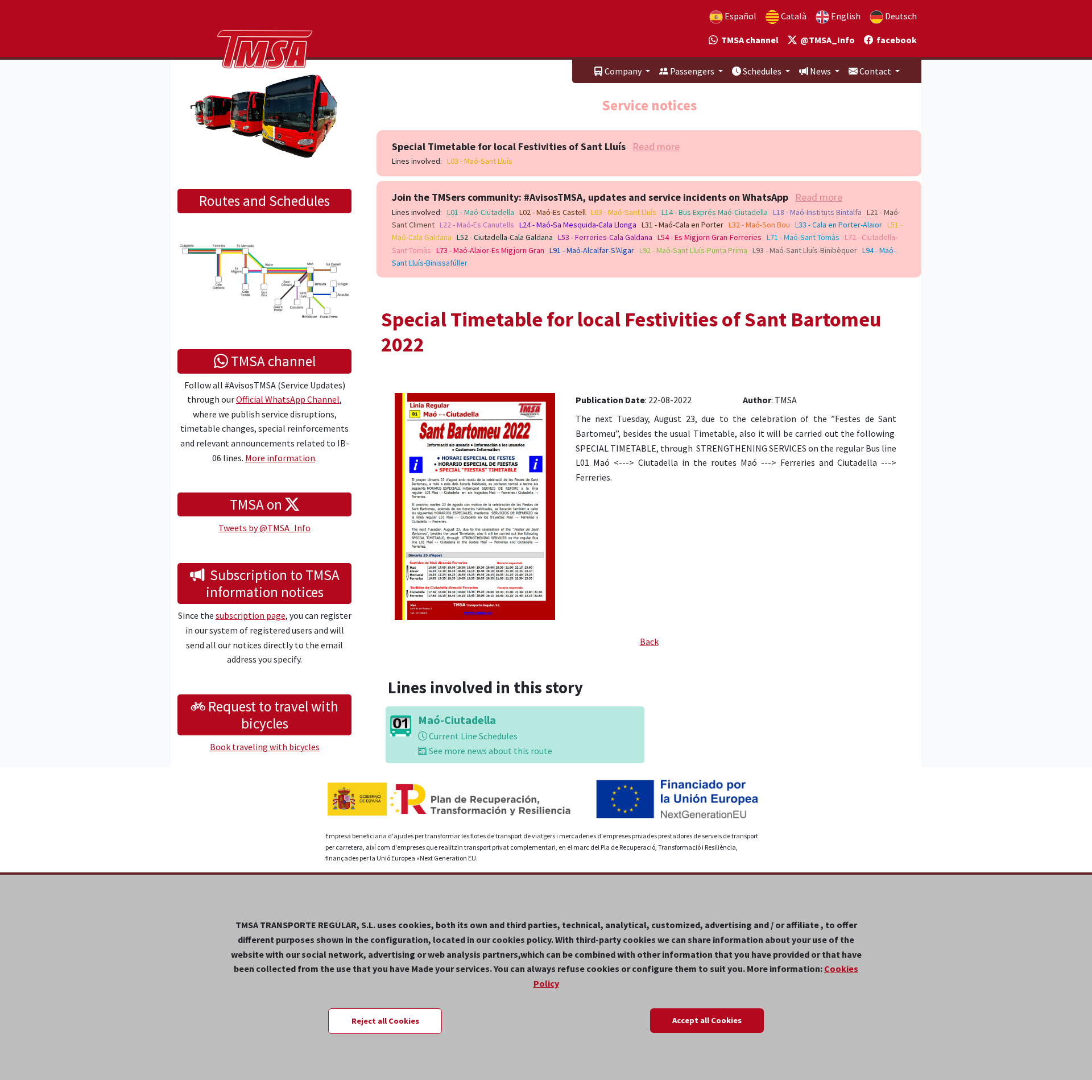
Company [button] (623, 71)
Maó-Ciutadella (457, 720)
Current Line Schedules (472, 736)
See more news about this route (489, 750)
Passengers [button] (692, 71)
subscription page (251, 615)
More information (280, 458)
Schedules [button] (762, 71)
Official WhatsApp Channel (288, 399)
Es (739, 16)
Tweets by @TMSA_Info (264, 527)
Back (649, 641)
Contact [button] (875, 71)
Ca (792, 16)
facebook (895, 39)
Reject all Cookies (385, 1021)
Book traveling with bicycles (265, 746)
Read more (656, 146)
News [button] (820, 71)
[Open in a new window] (475, 505)
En (845, 16)
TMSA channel (748, 39)
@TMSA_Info (826, 39)
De (900, 16)
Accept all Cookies (707, 1020)
